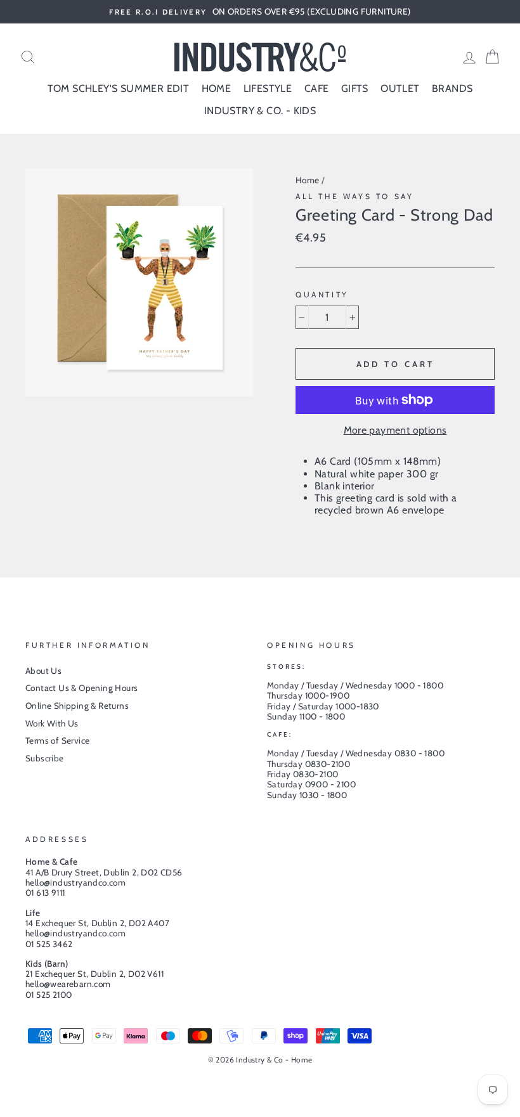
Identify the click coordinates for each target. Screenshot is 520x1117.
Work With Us (52, 723)
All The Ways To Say (354, 196)
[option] (260, 11)
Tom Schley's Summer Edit (119, 88)
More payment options (395, 430)
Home (308, 180)
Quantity (322, 294)
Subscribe (44, 758)
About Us (43, 671)
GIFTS (354, 88)
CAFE (316, 88)
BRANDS (452, 88)
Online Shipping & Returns (77, 706)
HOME (216, 88)
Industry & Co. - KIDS (260, 111)
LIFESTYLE (268, 88)
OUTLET (399, 88)
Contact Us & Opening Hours (81, 688)
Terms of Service (57, 740)
